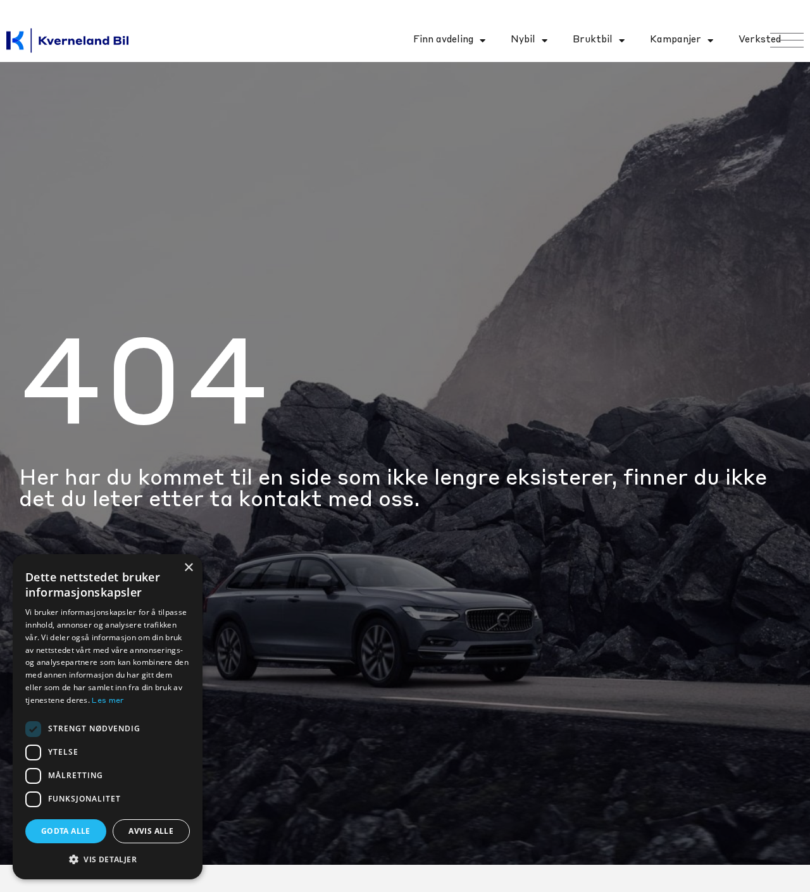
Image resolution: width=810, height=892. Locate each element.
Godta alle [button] (65, 831)
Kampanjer (675, 40)
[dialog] (107, 716)
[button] (107, 859)
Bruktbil (593, 40)
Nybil (523, 40)
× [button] (188, 568)
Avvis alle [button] (150, 831)
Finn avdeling (443, 40)
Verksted (759, 40)
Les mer (108, 701)
